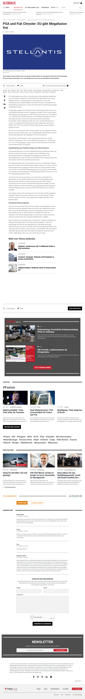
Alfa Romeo (39, 125)
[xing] (42, 676)
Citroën (24, 114)
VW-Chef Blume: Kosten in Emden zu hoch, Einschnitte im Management (42, 475)
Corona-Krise (36, 138)
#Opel (36, 440)
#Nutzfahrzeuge (10, 440)
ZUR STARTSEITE (75, 308)
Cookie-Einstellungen (77, 694)
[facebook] (33, 676)
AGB (62, 694)
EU (54, 98)
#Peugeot (21, 437)
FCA (39, 114)
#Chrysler (50, 437)
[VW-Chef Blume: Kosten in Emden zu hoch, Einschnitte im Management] (42, 461)
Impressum (56, 694)
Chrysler (34, 96)
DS (18, 114)
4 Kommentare (10, 85)
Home (4, 20)
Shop (38, 689)
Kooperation (24, 167)
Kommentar (20, 594)
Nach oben (77, 681)
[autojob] (75, 496)
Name (45, 587)
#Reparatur (52, 443)
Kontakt (66, 689)
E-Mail (18, 587)
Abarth (32, 197)
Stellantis (33, 112)
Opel (12, 96)
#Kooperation (40, 443)
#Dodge (15, 443)
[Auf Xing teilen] (4, 107)
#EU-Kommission (63, 437)
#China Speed (13, 469)
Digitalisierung (37, 155)
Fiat (30, 96)
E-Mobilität (27, 155)
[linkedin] (47, 676)
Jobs (45, 689)
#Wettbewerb (26, 443)
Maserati (51, 125)
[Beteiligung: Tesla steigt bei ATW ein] (69, 398)
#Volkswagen (40, 469)
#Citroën (44, 440)
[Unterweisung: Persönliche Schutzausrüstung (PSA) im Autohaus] (20, 333)
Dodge (11, 127)
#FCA (35, 437)
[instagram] (38, 676)
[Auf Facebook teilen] (4, 96)
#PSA (38, 407)
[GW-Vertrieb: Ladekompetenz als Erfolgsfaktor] (20, 353)
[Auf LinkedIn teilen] (4, 104)
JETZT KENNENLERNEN (43, 367)
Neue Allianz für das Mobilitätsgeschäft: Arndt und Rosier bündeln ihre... (68, 475)
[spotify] (51, 676)
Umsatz (41, 140)
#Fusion (9, 387)
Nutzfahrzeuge (32, 169)
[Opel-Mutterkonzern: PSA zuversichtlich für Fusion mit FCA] (42, 398)
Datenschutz (68, 694)
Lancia (46, 125)
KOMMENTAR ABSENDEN (42, 624)
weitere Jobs (22, 503)
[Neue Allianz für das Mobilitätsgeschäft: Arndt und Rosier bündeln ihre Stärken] (69, 461)
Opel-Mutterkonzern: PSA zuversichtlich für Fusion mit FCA (41, 412)
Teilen (21, 85)
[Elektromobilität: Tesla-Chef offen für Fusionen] (15, 398)
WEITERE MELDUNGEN (12, 427)
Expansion (46, 179)
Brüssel (24, 100)
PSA (25, 96)
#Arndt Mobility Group (70, 469)
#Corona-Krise (25, 440)
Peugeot (14, 114)
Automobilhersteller (39, 185)
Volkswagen (22, 142)
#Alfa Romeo (62, 440)
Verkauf (44, 169)
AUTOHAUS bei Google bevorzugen (55, 85)
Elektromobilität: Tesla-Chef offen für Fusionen (13, 411)
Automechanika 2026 (32, 7)
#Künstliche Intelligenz (16, 407)
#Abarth (6, 443)
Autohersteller (21, 20)
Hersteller (14, 110)
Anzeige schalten (37, 503)
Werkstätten (15, 174)
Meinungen (45, 7)
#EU (13, 437)
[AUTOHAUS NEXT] (13, 321)
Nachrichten (18, 7)
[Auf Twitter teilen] (4, 100)
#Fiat (42, 437)
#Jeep (52, 440)
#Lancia (73, 440)
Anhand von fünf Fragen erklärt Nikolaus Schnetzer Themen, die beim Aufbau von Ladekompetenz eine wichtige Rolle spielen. (58, 355)
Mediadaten (55, 689)
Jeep (17, 127)
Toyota (28, 142)
